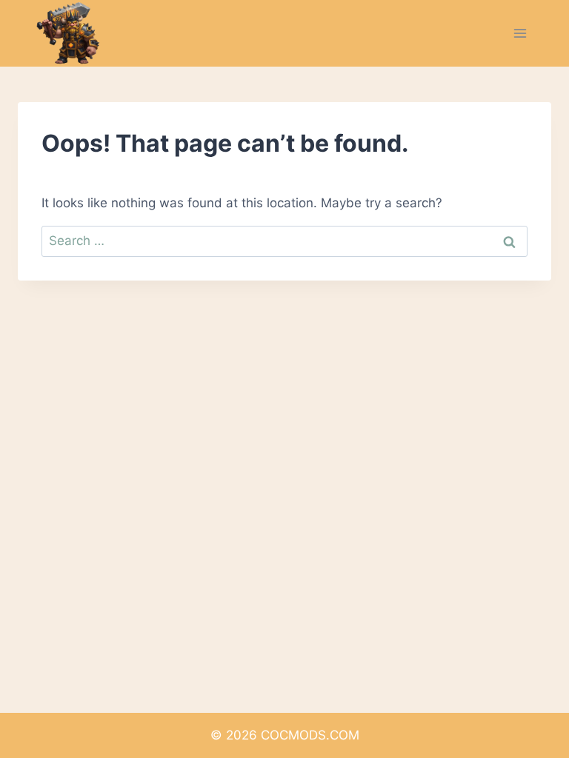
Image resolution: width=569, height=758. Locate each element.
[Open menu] (519, 32)
